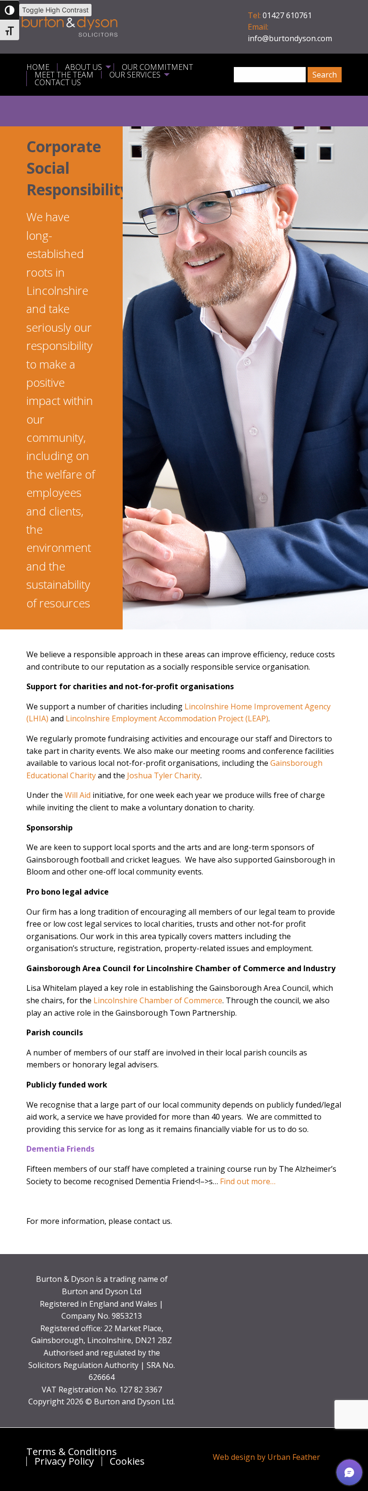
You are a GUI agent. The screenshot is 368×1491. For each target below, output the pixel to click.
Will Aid (78, 795)
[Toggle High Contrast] (9, 10)
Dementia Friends (60, 1148)
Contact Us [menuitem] (57, 82)
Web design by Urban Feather (266, 1457)
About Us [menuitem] (83, 67)
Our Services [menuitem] (135, 74)
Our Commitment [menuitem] (157, 67)
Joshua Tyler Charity (163, 775)
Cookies (127, 1461)
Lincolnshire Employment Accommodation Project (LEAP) (167, 718)
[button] (349, 1472)
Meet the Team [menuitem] (63, 74)
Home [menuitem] (37, 67)
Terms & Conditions (71, 1452)
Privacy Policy (64, 1461)
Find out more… (248, 1181)
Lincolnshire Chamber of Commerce (157, 1000)
